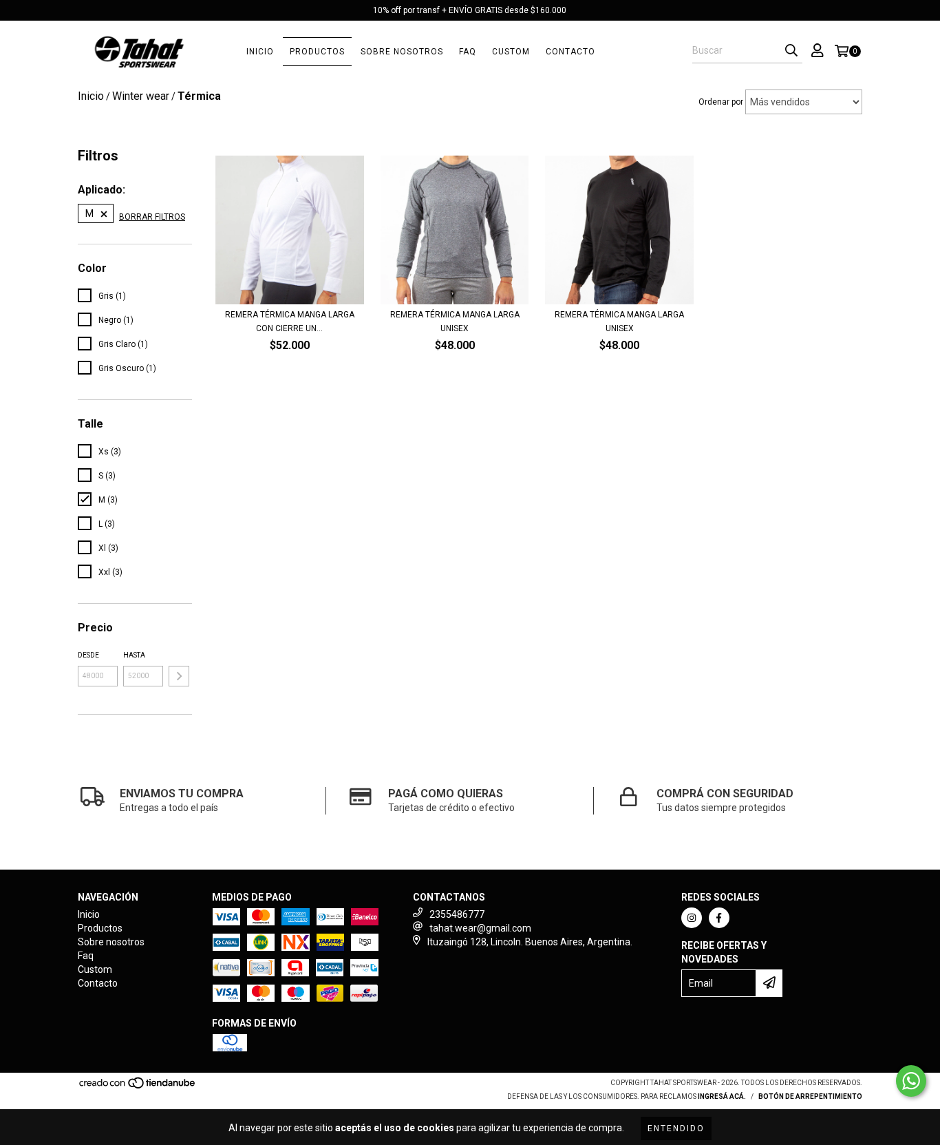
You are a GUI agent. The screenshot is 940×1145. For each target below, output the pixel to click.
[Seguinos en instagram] (691, 917)
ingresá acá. (722, 1096)
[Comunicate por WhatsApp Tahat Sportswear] (911, 1081)
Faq (467, 51)
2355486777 (456, 914)
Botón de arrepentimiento (810, 1096)
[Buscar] (791, 51)
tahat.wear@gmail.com (480, 928)
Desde (88, 655)
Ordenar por (720, 102)
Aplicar (179, 676)
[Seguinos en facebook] (719, 917)
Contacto (570, 51)
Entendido (676, 1128)
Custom (511, 51)
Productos (317, 51)
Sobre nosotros (402, 51)
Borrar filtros (152, 217)
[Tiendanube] (138, 1087)
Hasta (134, 655)
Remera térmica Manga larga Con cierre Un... (289, 321)
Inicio (260, 51)
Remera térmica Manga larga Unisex (455, 321)
